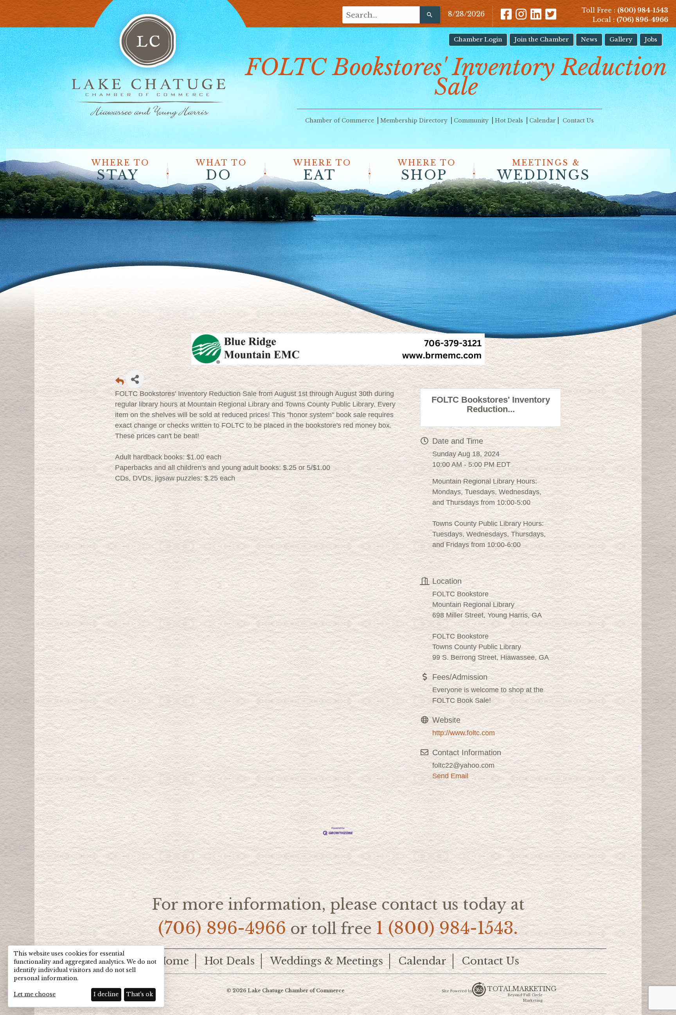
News (589, 39)
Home (173, 961)
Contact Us (578, 120)
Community (472, 120)
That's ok (139, 994)
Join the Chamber (541, 39)
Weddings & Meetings (326, 961)
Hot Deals (510, 120)
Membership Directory (414, 120)
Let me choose (35, 994)
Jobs (651, 39)
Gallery (621, 39)
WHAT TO (221, 170)
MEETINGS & (543, 170)
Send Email (450, 776)
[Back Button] (119, 381)
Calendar (542, 120)
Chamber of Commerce (340, 120)
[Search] (430, 14)
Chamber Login (478, 39)
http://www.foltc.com (463, 733)
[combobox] (381, 14)
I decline (106, 994)
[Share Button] (135, 379)
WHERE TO (120, 170)
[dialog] (86, 976)
